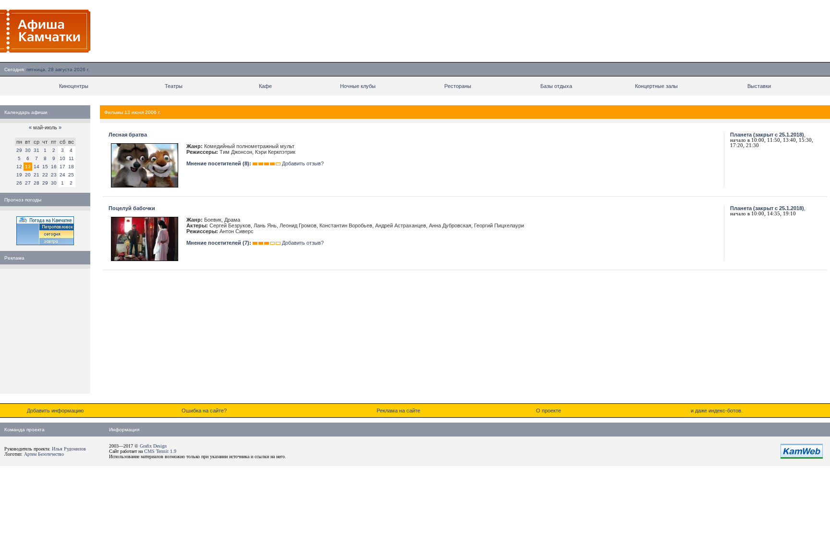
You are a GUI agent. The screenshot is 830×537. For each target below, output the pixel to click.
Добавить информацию (55, 410)
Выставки (759, 86)
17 (62, 166)
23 (54, 174)
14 (36, 166)
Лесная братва (128, 134)
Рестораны (457, 86)
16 (54, 166)
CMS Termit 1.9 (160, 451)
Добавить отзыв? (303, 163)
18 (71, 166)
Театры (174, 86)
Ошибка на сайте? (204, 410)
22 (45, 174)
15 (45, 166)
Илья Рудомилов (69, 448)
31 (36, 150)
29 (19, 150)
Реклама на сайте (398, 410)
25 (71, 174)
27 (28, 183)
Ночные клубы (358, 86)
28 (36, 183)
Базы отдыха (556, 86)
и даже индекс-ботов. (717, 410)
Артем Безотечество (44, 454)
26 (19, 183)
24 (62, 174)
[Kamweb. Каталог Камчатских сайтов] (802, 457)
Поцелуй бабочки (132, 208)
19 (19, 174)
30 (28, 150)
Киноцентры (73, 86)
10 (62, 158)
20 (28, 174)
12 (19, 166)
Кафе (265, 86)
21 (36, 174)
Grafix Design (153, 446)
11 (71, 158)
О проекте (548, 410)
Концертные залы (656, 86)
